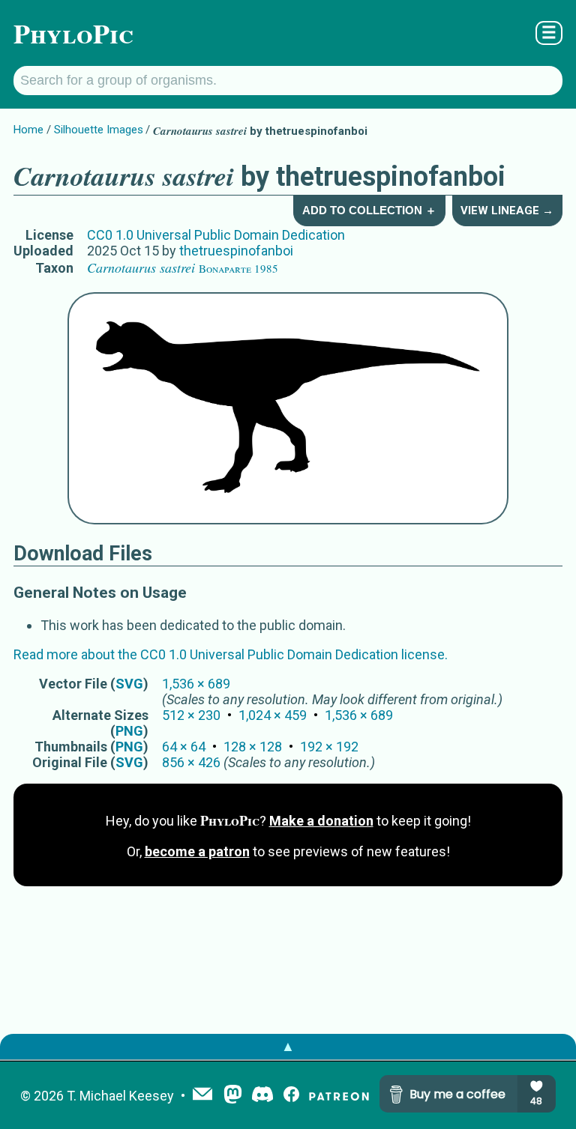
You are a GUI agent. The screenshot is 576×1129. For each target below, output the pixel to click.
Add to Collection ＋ (369, 210)
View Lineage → (507, 210)
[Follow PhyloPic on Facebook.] (291, 1095)
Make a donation (321, 821)
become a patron (197, 851)
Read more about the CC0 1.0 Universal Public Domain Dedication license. (231, 654)
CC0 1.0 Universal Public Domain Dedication (216, 235)
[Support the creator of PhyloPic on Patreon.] (339, 1096)
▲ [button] (288, 1046)
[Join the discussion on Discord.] (262, 1095)
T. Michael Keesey (120, 1096)
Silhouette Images (98, 129)
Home (29, 129)
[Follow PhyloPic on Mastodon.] (233, 1096)
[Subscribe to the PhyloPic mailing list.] (202, 1095)
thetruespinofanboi (236, 250)
